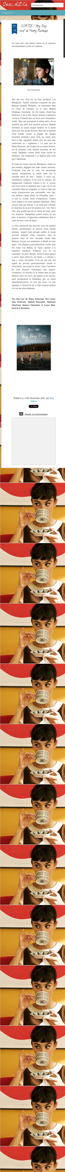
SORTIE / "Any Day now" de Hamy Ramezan (34, 28)
